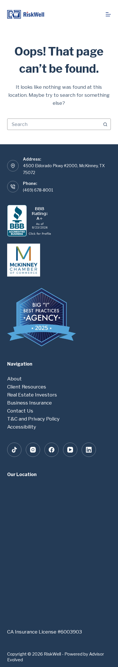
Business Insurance (29, 403)
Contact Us (20, 411)
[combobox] (53, 124)
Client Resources (26, 387)
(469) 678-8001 (38, 190)
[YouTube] (70, 450)
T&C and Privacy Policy (33, 419)
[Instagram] (33, 450)
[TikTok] (14, 450)
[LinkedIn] (89, 450)
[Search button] (105, 124)
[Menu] (108, 14)
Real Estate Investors (32, 395)
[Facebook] (51, 450)
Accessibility (21, 427)
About (14, 379)
